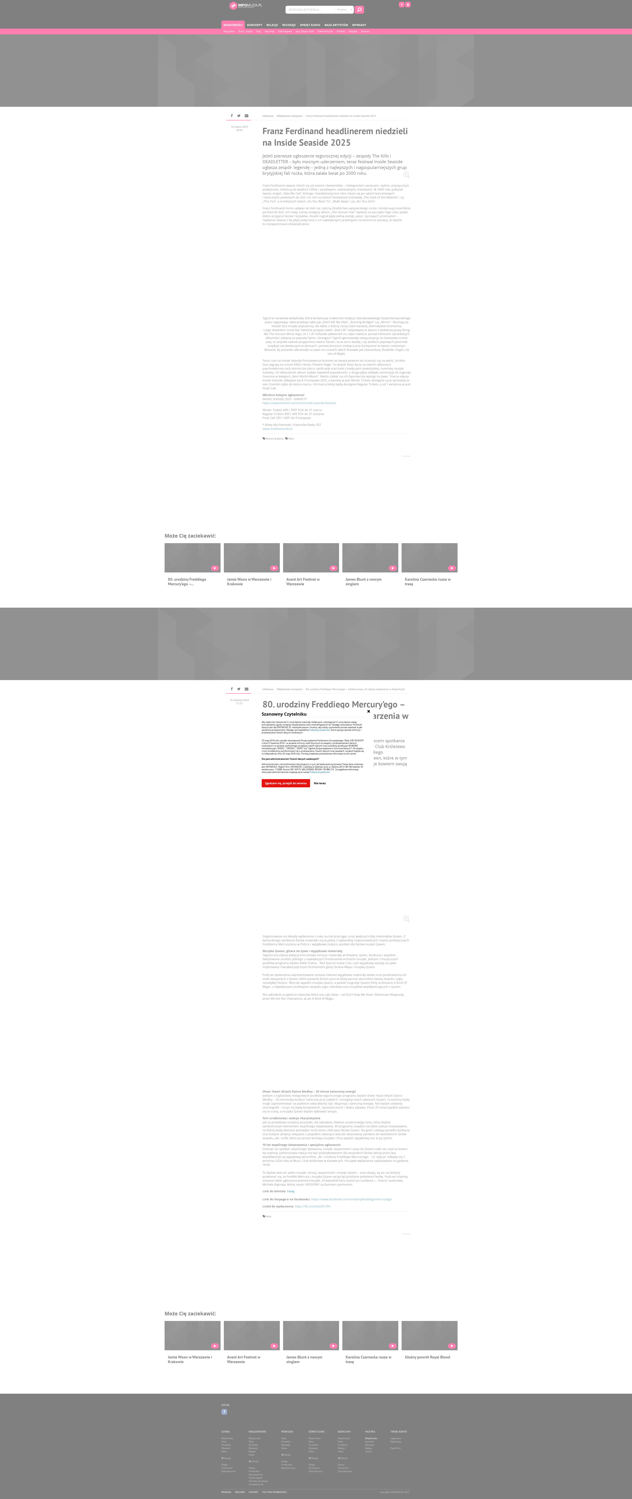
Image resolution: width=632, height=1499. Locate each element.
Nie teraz (320, 783)
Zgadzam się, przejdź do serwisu (286, 783)
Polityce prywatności (320, 772)
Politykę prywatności (319, 729)
